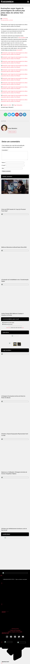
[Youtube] (22, 636)
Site (3, 168)
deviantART (19, 50)
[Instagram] (7, 636)
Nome (3, 162)
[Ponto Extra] (15, 344)
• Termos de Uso (15, 628)
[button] (5, 114)
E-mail (4, 165)
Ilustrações (19, 105)
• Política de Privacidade (15, 630)
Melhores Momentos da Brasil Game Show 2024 (14, 247)
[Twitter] (19, 636)
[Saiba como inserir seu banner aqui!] (11, 344)
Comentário (5, 150)
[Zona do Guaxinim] (19, 344)
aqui (23, 327)
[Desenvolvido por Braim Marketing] (22, 642)
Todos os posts (12, 131)
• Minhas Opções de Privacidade (15, 631)
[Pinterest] (14, 636)
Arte (10, 105)
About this (8, 327)
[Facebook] (10, 636)
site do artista (22, 37)
